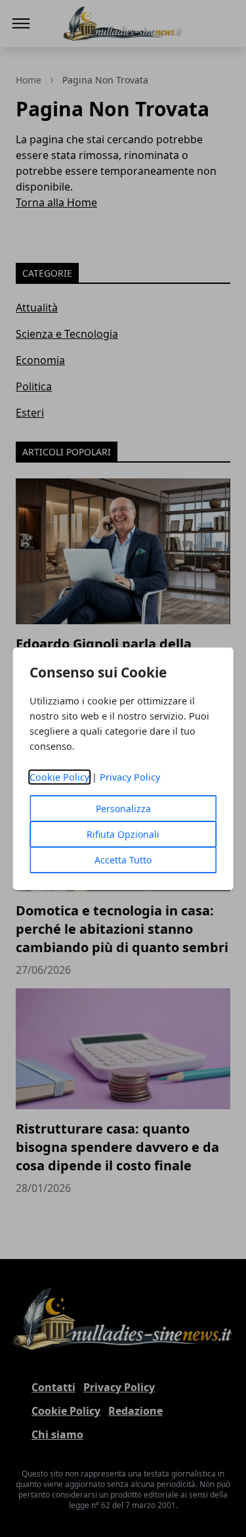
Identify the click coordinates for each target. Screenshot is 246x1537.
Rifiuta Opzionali (123, 834)
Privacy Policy (130, 777)
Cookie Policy (59, 777)
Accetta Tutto (123, 860)
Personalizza (123, 808)
